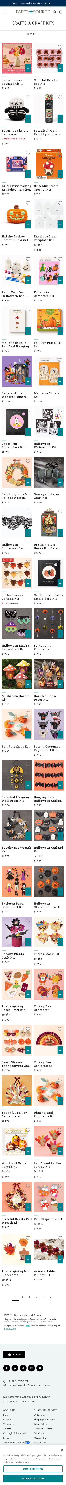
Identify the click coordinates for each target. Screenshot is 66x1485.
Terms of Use (40, 1442)
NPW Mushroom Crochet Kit (46, 187)
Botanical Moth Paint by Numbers (47, 132)
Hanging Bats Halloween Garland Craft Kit (48, 798)
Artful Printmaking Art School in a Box (16, 187)
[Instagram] (31, 1368)
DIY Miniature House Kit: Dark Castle (46, 546)
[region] (33, 1465)
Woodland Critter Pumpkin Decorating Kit (15, 1164)
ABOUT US (9, 1410)
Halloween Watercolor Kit (45, 445)
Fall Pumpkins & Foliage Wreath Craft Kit (14, 495)
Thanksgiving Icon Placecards (16, 1273)
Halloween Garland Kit (48, 849)
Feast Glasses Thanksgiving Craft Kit (17, 1064)
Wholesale (8, 1424)
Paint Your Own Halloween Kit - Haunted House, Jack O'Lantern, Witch (14, 294)
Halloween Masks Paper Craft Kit (15, 647)
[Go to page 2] (50, 1297)
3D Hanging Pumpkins (42, 647)
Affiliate (7, 1428)
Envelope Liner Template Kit (45, 238)
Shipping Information (44, 1419)
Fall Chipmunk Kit (48, 1219)
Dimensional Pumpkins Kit (44, 1114)
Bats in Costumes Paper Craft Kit (47, 748)
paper (28, 1325)
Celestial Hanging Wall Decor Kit (15, 798)
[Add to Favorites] (28, 47)
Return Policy (40, 1424)
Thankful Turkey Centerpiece (14, 1114)
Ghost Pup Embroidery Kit (13, 445)
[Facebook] (6, 1368)
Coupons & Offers (43, 1428)
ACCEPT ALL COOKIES (33, 1478)
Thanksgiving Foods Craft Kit (13, 1008)
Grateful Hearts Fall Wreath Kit (17, 1220)
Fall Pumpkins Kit (16, 746)
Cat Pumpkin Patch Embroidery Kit (48, 596)
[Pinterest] (15, 1368)
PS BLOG (17, 1354)
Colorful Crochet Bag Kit (46, 81)
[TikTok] (23, 1368)
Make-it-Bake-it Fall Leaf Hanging (15, 344)
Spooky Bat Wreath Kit (16, 849)
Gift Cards (39, 1433)
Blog (5, 1414)
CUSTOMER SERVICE (45, 1410)
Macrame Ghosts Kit (46, 395)
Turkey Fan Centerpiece (43, 1064)
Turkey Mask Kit (46, 954)
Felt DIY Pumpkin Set (47, 344)
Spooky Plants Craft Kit (13, 955)
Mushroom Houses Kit (16, 697)
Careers (7, 1419)
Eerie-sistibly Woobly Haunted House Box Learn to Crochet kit (16, 395)
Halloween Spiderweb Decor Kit (14, 546)
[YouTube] (39, 1368)
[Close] (62, 1450)
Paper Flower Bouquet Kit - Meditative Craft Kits (14, 81)
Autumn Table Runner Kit (44, 1273)
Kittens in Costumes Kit (44, 294)
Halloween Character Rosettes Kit (48, 905)
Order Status (40, 1414)
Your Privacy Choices (13, 1442)
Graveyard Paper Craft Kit (46, 495)
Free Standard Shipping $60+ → (33, 3)
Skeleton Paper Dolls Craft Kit (13, 905)
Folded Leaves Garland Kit (12, 596)
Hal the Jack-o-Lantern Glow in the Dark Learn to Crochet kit (17, 238)
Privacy (6, 1437)
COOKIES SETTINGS (33, 1469)
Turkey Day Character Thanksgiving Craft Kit (49, 1008)
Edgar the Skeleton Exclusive (16, 132)
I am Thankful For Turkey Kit (47, 1164)
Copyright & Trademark (15, 1433)
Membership (40, 1437)
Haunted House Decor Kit (45, 697)
